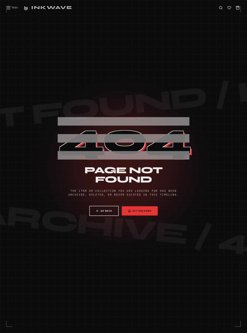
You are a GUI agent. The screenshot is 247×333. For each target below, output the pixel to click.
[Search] (221, 8)
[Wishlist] (229, 8)
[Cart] (238, 8)
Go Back (106, 210)
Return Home (142, 210)
